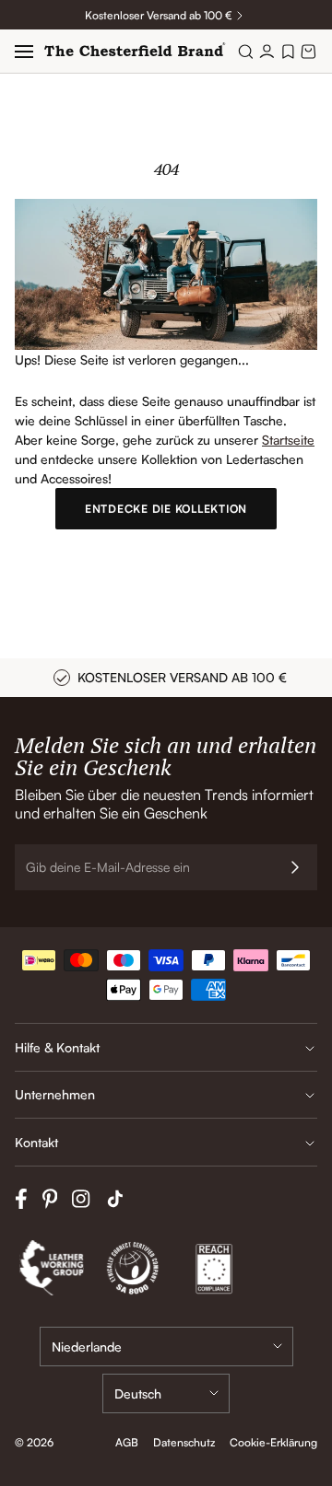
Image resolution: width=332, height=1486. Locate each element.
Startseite (288, 439)
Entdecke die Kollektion (166, 509)
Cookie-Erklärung (273, 1442)
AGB (126, 1442)
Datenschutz (184, 1442)
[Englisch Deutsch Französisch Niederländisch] (166, 1393)
